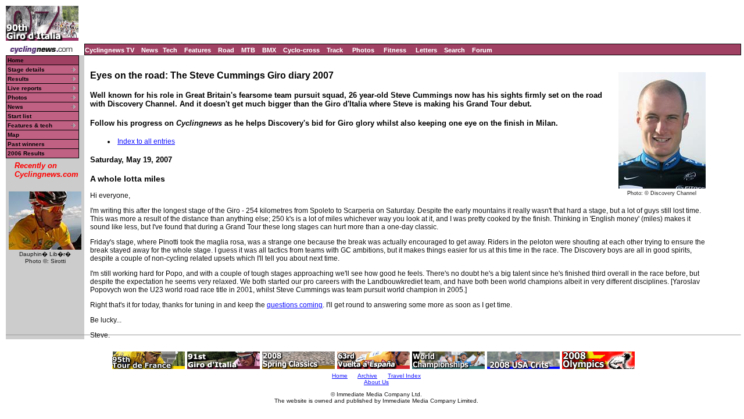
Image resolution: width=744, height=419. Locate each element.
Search (454, 50)
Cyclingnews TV (109, 50)
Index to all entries (146, 141)
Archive (367, 375)
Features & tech (30, 125)
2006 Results (26, 153)
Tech (170, 50)
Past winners (26, 144)
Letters (426, 50)
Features (197, 50)
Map (13, 135)
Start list (19, 116)
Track (335, 50)
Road (226, 50)
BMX (269, 50)
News (149, 50)
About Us (376, 382)
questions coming (295, 305)
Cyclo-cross (301, 50)
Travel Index (404, 375)
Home (16, 60)
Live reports (25, 88)
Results (18, 79)
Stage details (26, 69)
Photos (363, 50)
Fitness (395, 50)
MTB (248, 50)
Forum (482, 50)
